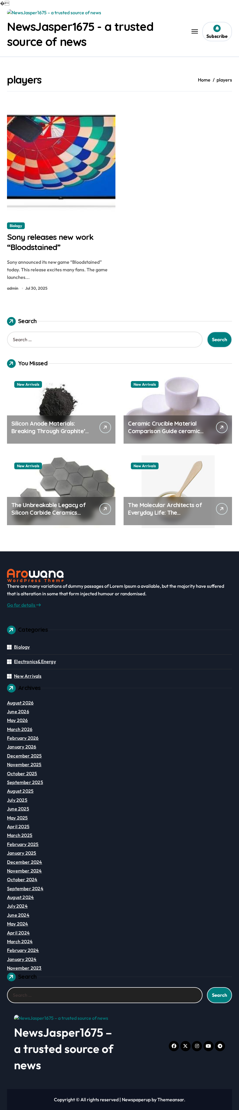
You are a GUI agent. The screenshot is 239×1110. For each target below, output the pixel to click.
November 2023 (24, 968)
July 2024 (17, 906)
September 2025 (25, 782)
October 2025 (22, 773)
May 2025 (17, 818)
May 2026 (17, 720)
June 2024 (18, 915)
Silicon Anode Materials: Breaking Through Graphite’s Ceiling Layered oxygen (49, 431)
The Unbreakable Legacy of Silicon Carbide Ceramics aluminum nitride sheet (48, 512)
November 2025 (24, 764)
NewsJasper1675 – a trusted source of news (63, 1048)
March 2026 (19, 729)
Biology (16, 225)
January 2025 (21, 853)
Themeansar (170, 1099)
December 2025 (24, 756)
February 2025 (23, 844)
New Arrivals (28, 384)
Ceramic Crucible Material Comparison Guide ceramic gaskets (164, 431)
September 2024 (25, 888)
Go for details (21, 605)
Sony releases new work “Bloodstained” (50, 242)
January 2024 (21, 959)
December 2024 (24, 862)
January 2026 (21, 747)
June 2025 (18, 809)
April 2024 (18, 933)
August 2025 (20, 791)
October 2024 (22, 879)
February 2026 (23, 738)
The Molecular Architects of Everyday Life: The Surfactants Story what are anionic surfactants (165, 516)
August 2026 (20, 703)
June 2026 (18, 711)
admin (12, 288)
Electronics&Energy (35, 661)
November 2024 (24, 871)
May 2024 (17, 924)
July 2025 (17, 800)
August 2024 (20, 897)
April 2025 (18, 826)
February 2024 (23, 950)
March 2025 (19, 835)
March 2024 (20, 941)
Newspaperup (136, 1099)
